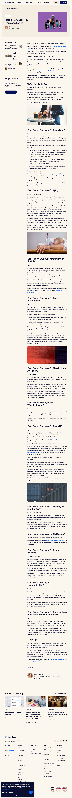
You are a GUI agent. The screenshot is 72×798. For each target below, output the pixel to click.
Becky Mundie (8, 717)
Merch (6, 758)
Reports (19, 774)
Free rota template (61, 760)
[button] (19, 2)
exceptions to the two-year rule (55, 540)
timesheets (30, 178)
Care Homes (47, 754)
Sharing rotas (21, 763)
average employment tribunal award (47, 71)
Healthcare (46, 773)
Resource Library (61, 747)
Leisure (45, 768)
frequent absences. (57, 440)
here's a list (46, 414)
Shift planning (21, 750)
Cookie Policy (5, 789)
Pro (31, 758)
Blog (58, 753)
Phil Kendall (36, 721)
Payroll (19, 777)
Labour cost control (22, 753)
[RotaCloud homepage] (9, 2)
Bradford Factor (32, 452)
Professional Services (49, 763)
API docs (59, 765)
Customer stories (61, 755)
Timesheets (20, 772)
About (6, 747)
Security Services (48, 776)
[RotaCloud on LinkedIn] (66, 741)
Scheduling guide (61, 758)
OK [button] (31, 792)
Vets (45, 766)
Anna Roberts (12, 26)
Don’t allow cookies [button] (7, 792)
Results (58, 763)
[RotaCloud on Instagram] (58, 741)
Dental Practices (47, 771)
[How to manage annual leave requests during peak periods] (57, 701)
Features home (21, 747)
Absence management (23, 758)
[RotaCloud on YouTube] (63, 741)
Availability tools (21, 765)
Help (6, 753)
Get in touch (7, 755)
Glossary (59, 750)
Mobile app (20, 760)
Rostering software (35, 756)
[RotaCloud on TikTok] (61, 741)
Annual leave (20, 755)
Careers (6, 750)
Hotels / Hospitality (48, 752)
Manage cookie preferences (9, 795)
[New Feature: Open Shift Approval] (14, 701)
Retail (45, 757)
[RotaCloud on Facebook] (55, 741)
